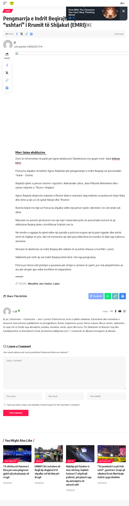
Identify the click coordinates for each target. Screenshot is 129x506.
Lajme (7, 11)
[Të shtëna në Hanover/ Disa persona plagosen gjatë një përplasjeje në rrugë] (17, 453)
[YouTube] (120, 311)
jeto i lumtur (45, 283)
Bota (39, 461)
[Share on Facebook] (16, 33)
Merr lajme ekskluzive (30, 152)
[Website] (111, 311)
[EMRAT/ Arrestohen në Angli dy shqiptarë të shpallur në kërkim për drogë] (49, 453)
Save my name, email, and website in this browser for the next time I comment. (43, 405)
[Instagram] (124, 311)
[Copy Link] (26, 33)
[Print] (31, 33)
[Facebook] (116, 311)
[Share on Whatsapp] (107, 296)
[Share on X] (21, 33)
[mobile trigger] (5, 3)
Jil (15, 42)
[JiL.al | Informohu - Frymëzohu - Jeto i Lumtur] (11, 3)
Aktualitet (33, 283)
